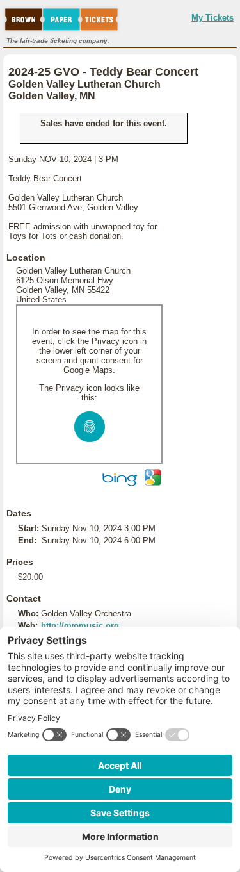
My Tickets (212, 17)
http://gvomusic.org (80, 625)
